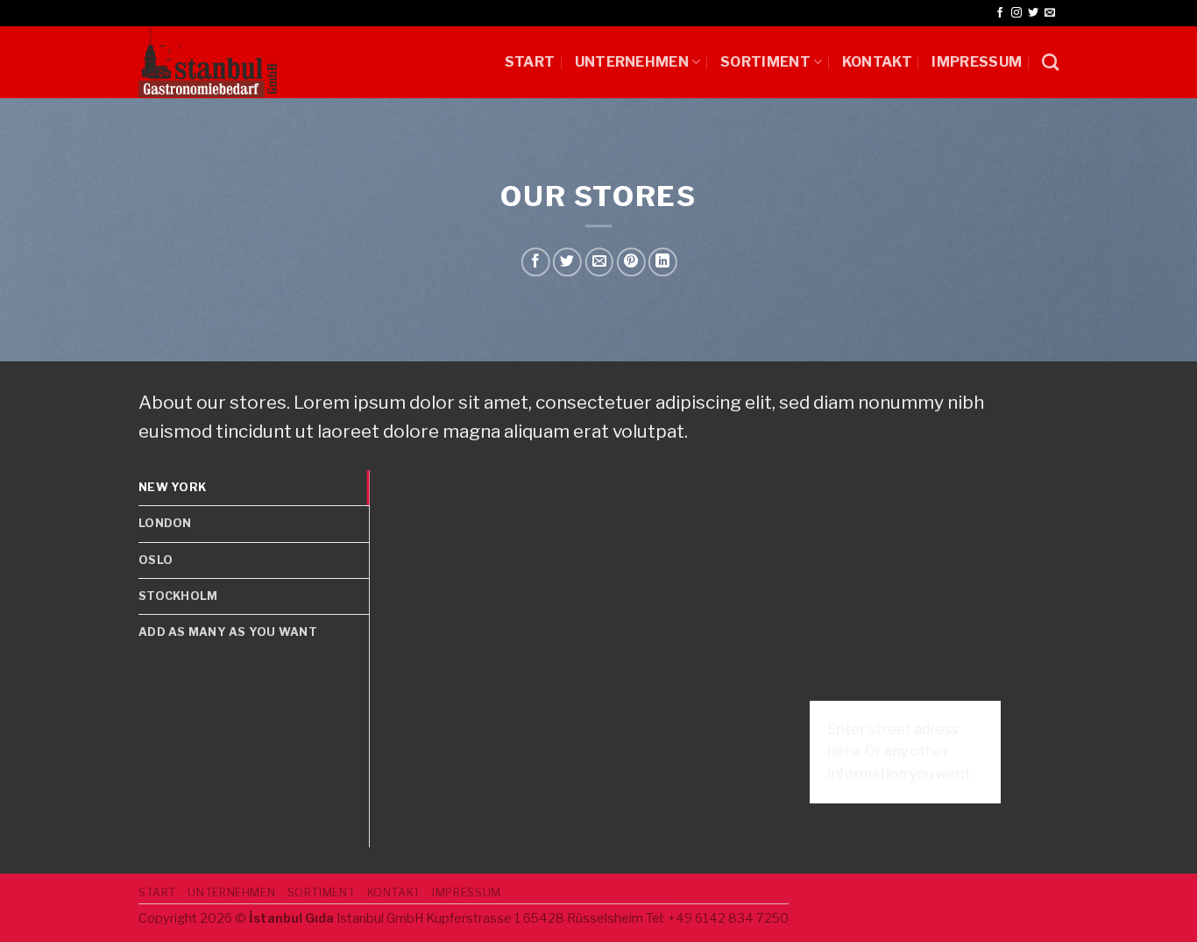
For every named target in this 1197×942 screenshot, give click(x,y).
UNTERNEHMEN (632, 62)
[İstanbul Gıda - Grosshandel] (207, 62)
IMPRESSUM (976, 62)
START (530, 62)
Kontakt (877, 62)
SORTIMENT (765, 62)
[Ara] (1050, 62)
